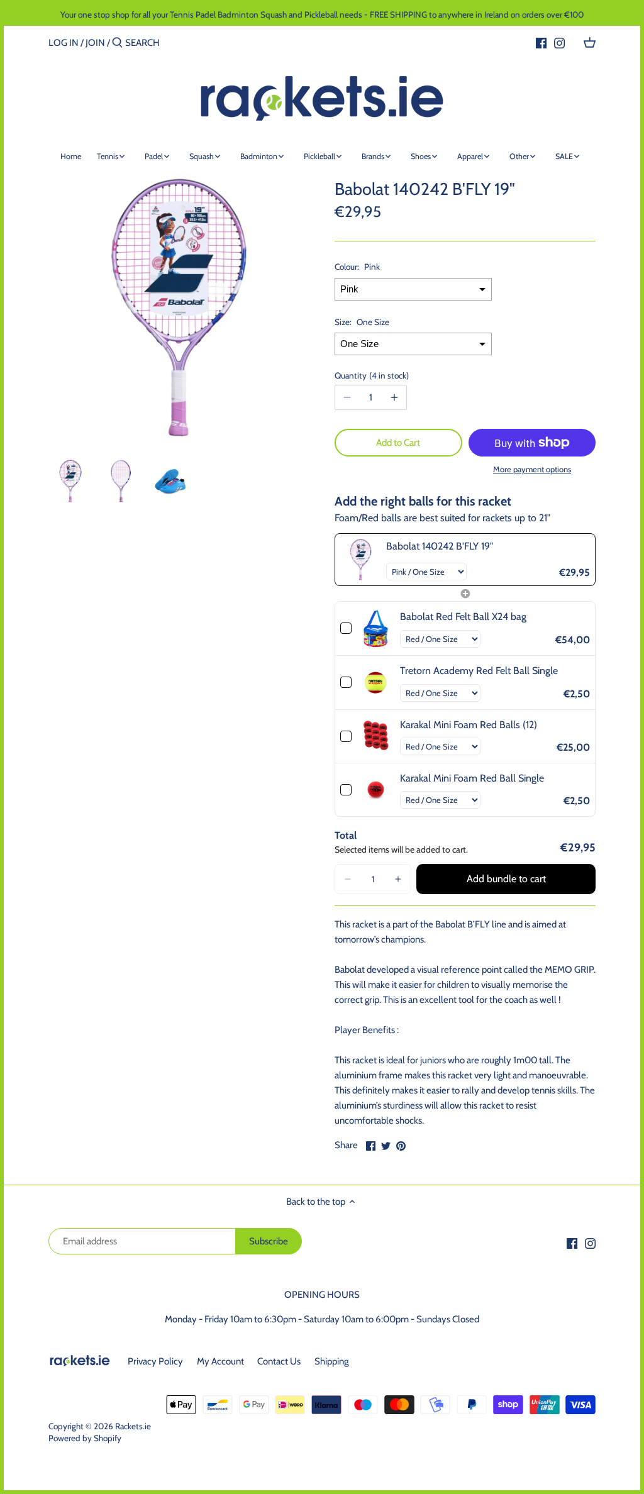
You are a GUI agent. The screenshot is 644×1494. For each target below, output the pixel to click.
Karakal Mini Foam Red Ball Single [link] (472, 778)
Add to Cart (398, 442)
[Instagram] (559, 42)
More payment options (532, 469)
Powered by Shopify (84, 1438)
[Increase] (394, 397)
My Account (220, 1361)
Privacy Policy (155, 1361)
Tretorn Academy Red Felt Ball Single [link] (479, 671)
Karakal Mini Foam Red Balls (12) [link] (468, 725)
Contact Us (279, 1361)
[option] (70, 481)
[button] (347, 879)
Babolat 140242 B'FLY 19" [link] (439, 546)
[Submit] (117, 43)
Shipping (331, 1361)
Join (95, 42)
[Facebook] (541, 42)
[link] (360, 559)
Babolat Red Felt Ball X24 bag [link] (463, 616)
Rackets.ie (133, 1426)
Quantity (370, 375)
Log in (63, 42)
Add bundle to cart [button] (506, 879)
